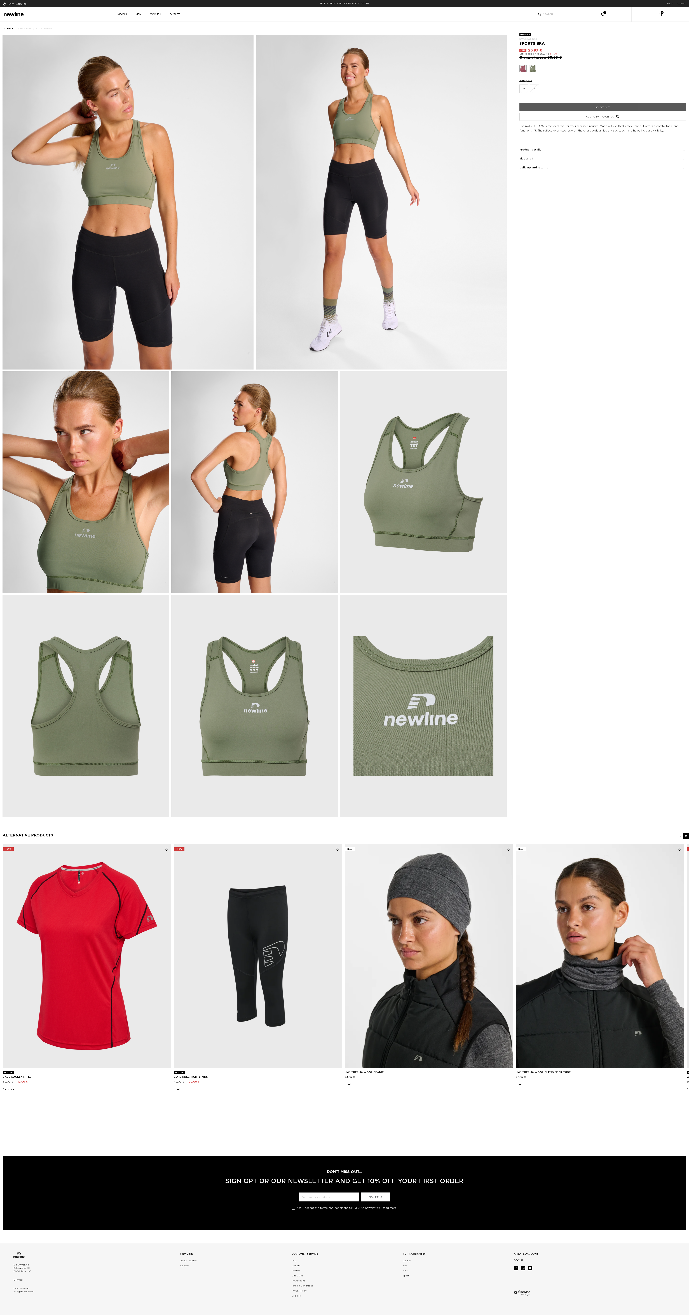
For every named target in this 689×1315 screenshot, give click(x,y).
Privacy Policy (299, 1290)
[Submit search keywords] (539, 14)
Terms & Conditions (302, 1285)
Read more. (389, 1208)
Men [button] (138, 14)
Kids (405, 1270)
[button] (680, 836)
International (17, 4)
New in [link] (122, 14)
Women (407, 1260)
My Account (298, 1280)
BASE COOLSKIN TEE (17, 1077)
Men (405, 1265)
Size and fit (527, 158)
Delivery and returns (533, 167)
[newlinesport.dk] (14, 13)
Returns (296, 1270)
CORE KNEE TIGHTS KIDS (191, 1077)
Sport (406, 1275)
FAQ (294, 1260)
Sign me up (376, 1197)
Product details (530, 149)
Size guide (525, 80)
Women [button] (155, 14)
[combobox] (554, 14)
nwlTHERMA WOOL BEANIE (364, 1072)
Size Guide (297, 1275)
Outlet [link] (175, 14)
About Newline (188, 1260)
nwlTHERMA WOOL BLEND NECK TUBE (543, 1072)
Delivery (296, 1265)
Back (10, 28)
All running (44, 28)
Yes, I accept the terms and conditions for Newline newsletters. (347, 1208)
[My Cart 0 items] (660, 14)
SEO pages (25, 28)
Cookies (296, 1295)
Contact (184, 1265)
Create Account (526, 1253)
